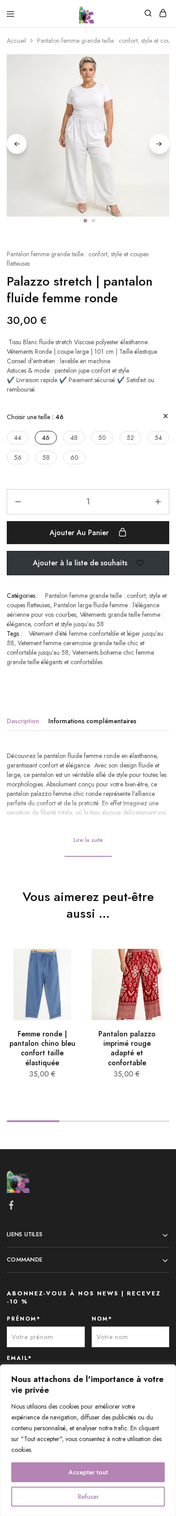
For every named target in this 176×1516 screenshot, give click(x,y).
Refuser (88, 1496)
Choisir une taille (35, 416)
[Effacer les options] (165, 416)
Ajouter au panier (80, 532)
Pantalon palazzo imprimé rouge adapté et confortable (127, 1048)
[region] (88, 1440)
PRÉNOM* (24, 1319)
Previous (17, 144)
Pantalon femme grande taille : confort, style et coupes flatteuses (77, 259)
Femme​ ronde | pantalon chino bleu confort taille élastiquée (42, 1048)
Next (159, 144)
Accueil (16, 40)
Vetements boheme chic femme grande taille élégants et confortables (80, 657)
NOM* (102, 1319)
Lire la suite (88, 840)
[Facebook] (11, 1207)
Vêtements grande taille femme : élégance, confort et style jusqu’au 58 (85, 619)
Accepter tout (88, 1472)
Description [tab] (23, 721)
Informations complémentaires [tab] (92, 721)
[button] (17, 437)
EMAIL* (19, 1358)
